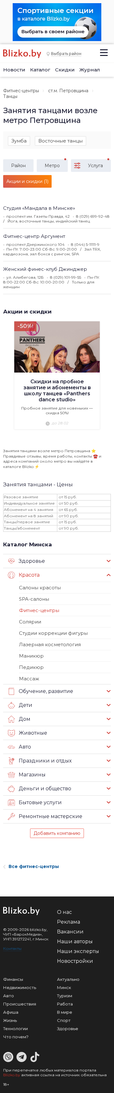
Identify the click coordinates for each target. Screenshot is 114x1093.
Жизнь (10, 1020)
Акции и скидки (27, 311)
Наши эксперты (78, 951)
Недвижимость (19, 987)
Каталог (40, 69)
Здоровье (67, 1028)
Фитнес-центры (21, 91)
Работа (65, 1003)
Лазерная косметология (50, 644)
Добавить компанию (57, 833)
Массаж (29, 679)
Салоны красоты (40, 588)
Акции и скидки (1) (27, 181)
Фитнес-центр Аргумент (34, 236)
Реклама (68, 922)
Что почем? (15, 1036)
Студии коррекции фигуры (53, 633)
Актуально (68, 979)
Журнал (89, 69)
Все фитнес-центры (34, 866)
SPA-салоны (34, 599)
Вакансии (70, 932)
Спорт (64, 1020)
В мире (64, 1012)
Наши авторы (75, 941)
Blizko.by (11, 1074)
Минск (64, 987)
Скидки (65, 69)
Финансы (13, 979)
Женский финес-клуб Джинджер (45, 269)
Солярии (30, 622)
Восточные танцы (60, 141)
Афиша (10, 1012)
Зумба (19, 141)
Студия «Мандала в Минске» (39, 208)
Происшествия (19, 1003)
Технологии (15, 1028)
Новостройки (75, 961)
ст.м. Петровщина (68, 91)
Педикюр (31, 667)
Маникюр (31, 656)
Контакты (12, 948)
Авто (8, 995)
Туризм (64, 995)
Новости (14, 69)
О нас (64, 912)
